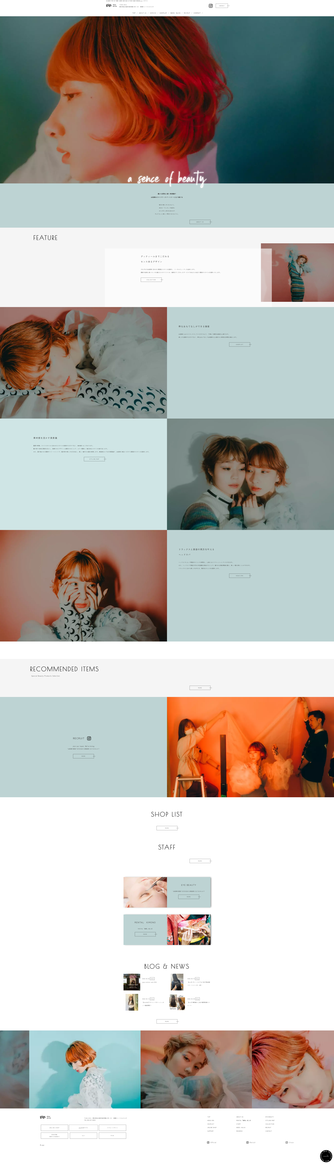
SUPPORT (210, 1131)
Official (213, 1142)
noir (83, 1135)
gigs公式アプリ (83, 1128)
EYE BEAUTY (269, 1117)
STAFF (238, 1124)
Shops (291, 1142)
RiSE (112, 1135)
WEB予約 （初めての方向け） (54, 1135)
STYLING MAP (94, 459)
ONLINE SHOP (54, 1127)
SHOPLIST (163, 13)
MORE (200, 688)
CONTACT (222, 5)
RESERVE (239, 1131)
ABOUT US (200, 222)
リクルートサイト (112, 1127)
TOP (134, 13)
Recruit (252, 1142)
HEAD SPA (239, 575)
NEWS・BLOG (175, 13)
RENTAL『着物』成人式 (243, 1120)
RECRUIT (268, 1127)
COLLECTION (151, 279)
